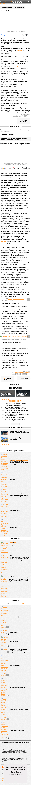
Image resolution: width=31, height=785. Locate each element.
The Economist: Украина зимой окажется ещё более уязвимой (22, 394)
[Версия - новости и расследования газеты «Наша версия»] (5, 2)
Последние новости (15, 401)
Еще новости (15, 424)
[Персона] (4, 650)
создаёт (3, 241)
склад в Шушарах (22, 66)
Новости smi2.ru (4, 399)
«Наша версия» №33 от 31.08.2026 (22, 372)
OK (15, 782)
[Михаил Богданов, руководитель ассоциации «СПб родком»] (15, 337)
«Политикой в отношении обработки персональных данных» (15, 776)
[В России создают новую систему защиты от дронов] (4, 641)
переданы (19, 50)
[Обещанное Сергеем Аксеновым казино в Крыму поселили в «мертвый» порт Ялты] (4, 479)
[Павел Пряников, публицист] (15, 299)
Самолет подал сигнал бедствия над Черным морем (6, 394)
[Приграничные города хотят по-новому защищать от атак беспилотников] (4, 547)
